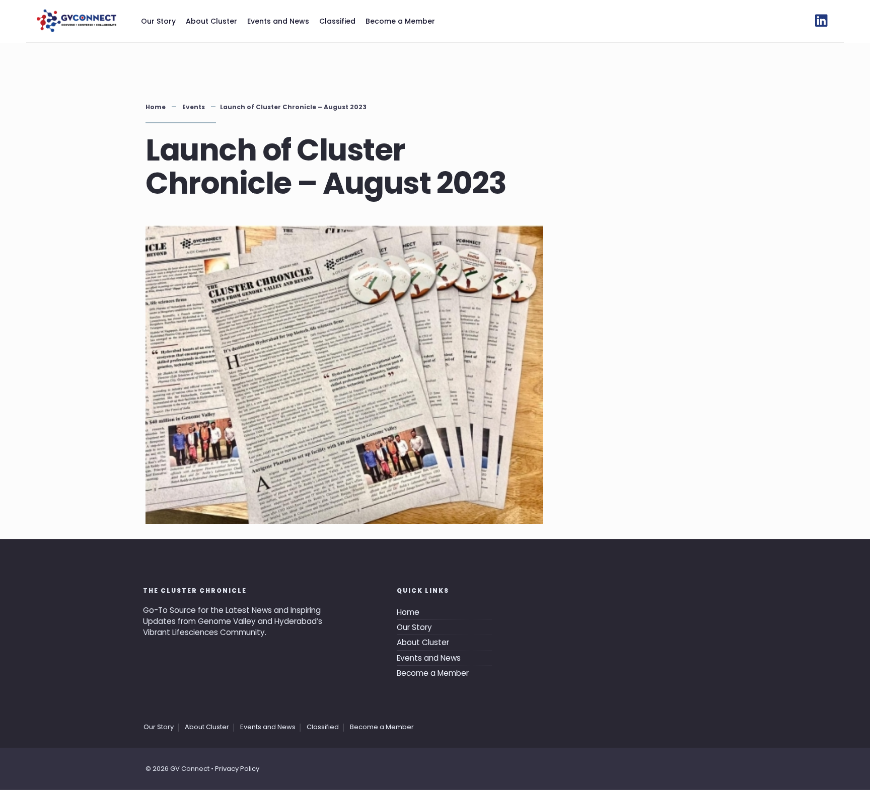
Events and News (278, 21)
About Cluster (211, 21)
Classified (337, 21)
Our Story (158, 21)
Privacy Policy (237, 768)
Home (156, 107)
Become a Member (400, 21)
